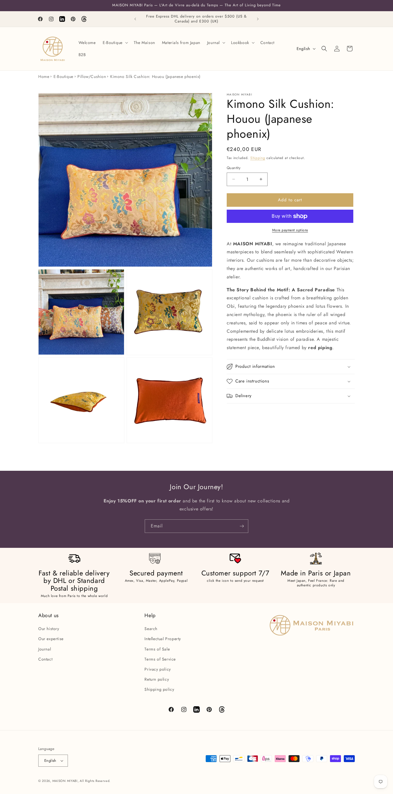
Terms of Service (160, 659)
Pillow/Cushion (91, 76)
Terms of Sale (157, 649)
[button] (114, 43)
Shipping (257, 157)
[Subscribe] (241, 526)
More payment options (290, 230)
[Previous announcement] (135, 19)
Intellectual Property (162, 639)
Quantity (234, 168)
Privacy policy (157, 669)
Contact (45, 659)
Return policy (156, 679)
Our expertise (51, 639)
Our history (48, 629)
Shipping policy (159, 689)
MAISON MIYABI (65, 780)
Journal (44, 649)
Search (150, 629)
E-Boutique (63, 76)
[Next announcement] (257, 19)
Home (43, 76)
